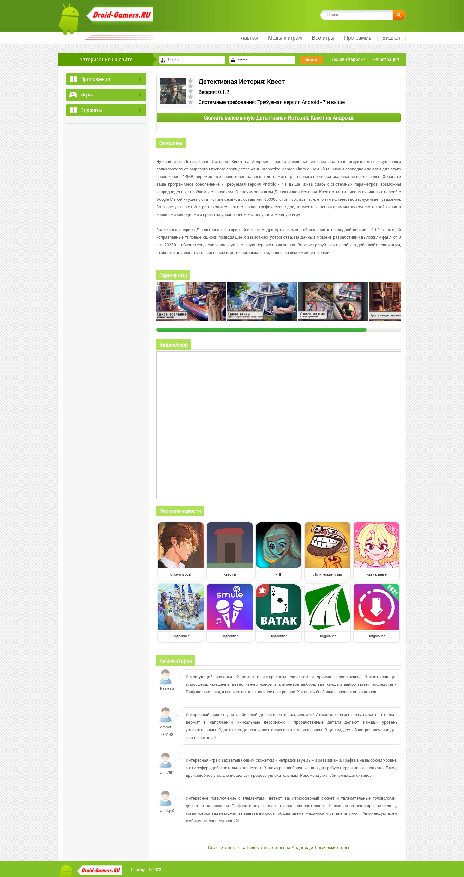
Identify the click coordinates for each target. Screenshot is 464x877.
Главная (248, 38)
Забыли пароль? (347, 59)
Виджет (391, 38)
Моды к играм (285, 38)
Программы (358, 38)
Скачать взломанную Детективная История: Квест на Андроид (279, 117)
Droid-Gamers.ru (225, 847)
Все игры (323, 38)
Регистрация (385, 59)
